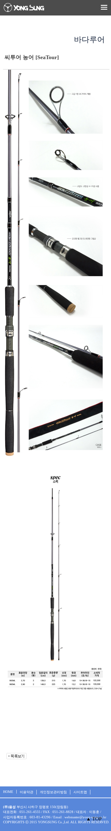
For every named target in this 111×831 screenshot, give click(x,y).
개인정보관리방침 (53, 792)
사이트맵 (80, 792)
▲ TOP (94, 818)
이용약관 (26, 792)
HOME (8, 792)
